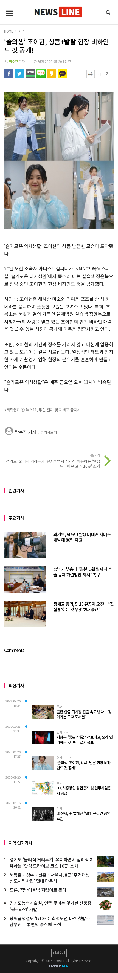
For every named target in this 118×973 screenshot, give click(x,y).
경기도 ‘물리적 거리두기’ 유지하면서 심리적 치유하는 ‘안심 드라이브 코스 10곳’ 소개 (52, 862)
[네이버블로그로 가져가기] (41, 73)
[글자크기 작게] (100, 74)
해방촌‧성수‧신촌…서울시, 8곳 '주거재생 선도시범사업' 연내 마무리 (50, 878)
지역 (21, 31)
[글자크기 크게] (108, 74)
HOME (8, 31)
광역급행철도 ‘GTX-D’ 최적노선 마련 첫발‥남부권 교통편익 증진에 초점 (50, 921)
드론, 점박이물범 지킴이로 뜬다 (38, 890)
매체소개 (59, 952)
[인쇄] (90, 74)
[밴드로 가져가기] (30, 73)
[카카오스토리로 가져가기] (51, 73)
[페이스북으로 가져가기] (8, 73)
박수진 (13, 61)
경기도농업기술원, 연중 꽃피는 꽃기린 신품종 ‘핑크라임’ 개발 (50, 906)
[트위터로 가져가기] (19, 73)
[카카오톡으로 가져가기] (62, 73)
